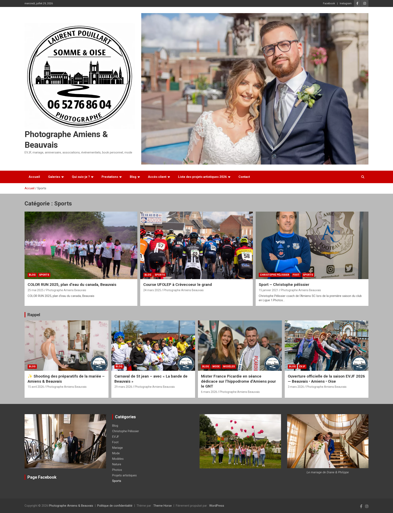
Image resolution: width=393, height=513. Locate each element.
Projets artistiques (124, 475)
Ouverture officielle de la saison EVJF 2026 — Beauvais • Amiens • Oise (326, 379)
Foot (296, 274)
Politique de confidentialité (114, 505)
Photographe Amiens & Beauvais (71, 505)
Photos (117, 470)
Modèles (229, 366)
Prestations (110, 177)
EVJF (302, 366)
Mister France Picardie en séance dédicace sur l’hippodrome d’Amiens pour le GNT (238, 381)
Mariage (117, 448)
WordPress (216, 505)
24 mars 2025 (152, 290)
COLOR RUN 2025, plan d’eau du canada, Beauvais (72, 284)
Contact (244, 177)
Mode (216, 366)
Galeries (54, 177)
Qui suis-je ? (81, 177)
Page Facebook (41, 477)
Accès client (157, 177)
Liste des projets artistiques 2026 (202, 177)
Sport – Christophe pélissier (284, 284)
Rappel (33, 314)
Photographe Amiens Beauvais (66, 290)
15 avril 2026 (36, 386)
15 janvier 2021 (268, 290)
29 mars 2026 (123, 386)
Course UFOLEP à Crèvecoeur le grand (177, 284)
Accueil (34, 177)
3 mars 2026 (296, 386)
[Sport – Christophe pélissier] (312, 245)
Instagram (346, 3)
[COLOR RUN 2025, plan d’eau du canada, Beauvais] (81, 245)
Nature (116, 464)
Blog (133, 177)
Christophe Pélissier (274, 274)
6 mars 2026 (209, 391)
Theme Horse (162, 505)
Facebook (329, 3)
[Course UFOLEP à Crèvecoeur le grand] (196, 245)
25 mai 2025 (36, 290)
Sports (44, 274)
